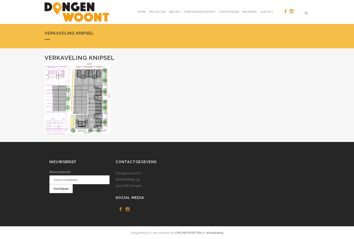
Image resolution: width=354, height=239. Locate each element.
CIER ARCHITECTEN (188, 232)
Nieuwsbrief (60, 172)
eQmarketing (214, 232)
